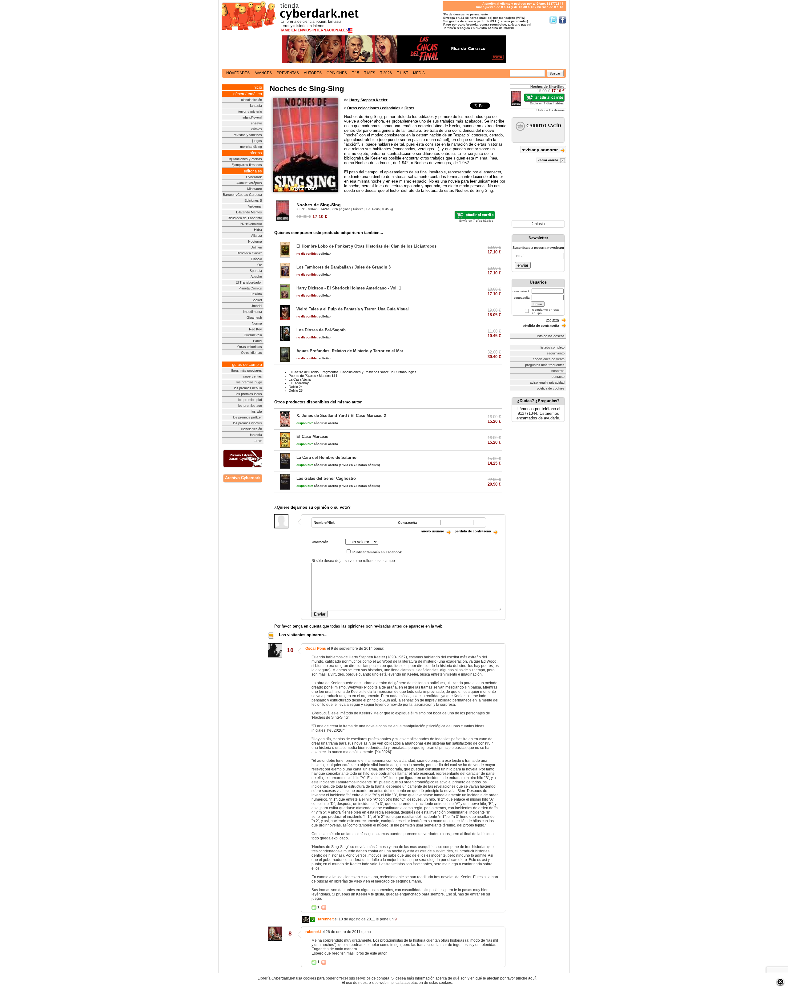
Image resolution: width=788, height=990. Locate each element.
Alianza (256, 235)
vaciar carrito (548, 160)
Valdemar (255, 206)
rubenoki (313, 932)
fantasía (256, 105)
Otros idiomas (251, 352)
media (419, 73)
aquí (532, 978)
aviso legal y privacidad (547, 382)
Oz (259, 265)
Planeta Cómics (250, 288)
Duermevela (253, 335)
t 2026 (386, 73)
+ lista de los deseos (550, 110)
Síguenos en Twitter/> (553, 20)
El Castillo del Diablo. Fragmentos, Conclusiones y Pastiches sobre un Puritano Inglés (352, 372)
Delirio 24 (296, 387)
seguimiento (556, 353)
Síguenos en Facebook (562, 20)
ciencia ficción (251, 100)
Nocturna (255, 241)
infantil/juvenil (252, 117)
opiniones (337, 73)
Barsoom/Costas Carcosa (242, 194)
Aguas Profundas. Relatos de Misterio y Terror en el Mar (349, 351)
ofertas (256, 153)
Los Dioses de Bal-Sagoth (321, 330)
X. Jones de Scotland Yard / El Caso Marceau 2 (341, 415)
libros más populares (246, 370)
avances (263, 73)
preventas (288, 73)
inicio (257, 87)
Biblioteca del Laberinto (245, 218)
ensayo (256, 123)
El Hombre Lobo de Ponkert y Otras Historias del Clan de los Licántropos (366, 246)
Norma (257, 323)
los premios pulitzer (247, 417)
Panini (257, 341)
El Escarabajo (299, 383)
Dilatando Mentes (249, 212)
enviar (522, 265)
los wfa (256, 411)
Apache (256, 276)
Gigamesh (254, 317)
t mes (369, 73)
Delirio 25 (296, 390)
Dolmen (256, 247)
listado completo (553, 347)
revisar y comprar (540, 149)
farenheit (326, 919)
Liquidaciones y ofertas (244, 159)
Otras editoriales (249, 347)
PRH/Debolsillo (251, 224)
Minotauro (254, 189)
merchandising (251, 146)
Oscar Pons (315, 648)
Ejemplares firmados (246, 165)
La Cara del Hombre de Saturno (326, 457)
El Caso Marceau (312, 436)
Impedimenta (252, 311)
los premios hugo (249, 382)
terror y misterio (250, 111)
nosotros (558, 371)
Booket (256, 300)
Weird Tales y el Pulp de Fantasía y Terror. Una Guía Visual (352, 309)
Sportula (256, 271)
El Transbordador (249, 282)
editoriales (253, 171)
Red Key (255, 329)
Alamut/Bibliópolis (249, 183)
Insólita (256, 294)
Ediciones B (253, 200)
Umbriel (256, 306)
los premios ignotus (247, 423)
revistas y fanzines (248, 135)
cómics (256, 129)
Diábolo (256, 259)
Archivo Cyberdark (242, 477)
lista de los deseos (551, 336)
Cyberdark (254, 177)
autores (313, 73)
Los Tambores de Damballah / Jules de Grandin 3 (343, 267)
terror (258, 440)
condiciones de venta (549, 359)
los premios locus (249, 394)
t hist (402, 73)
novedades (238, 73)
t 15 (355, 73)
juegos (257, 141)
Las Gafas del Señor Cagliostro (326, 478)
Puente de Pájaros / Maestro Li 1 (313, 376)
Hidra (258, 230)
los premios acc (250, 405)
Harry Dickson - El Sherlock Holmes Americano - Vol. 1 (348, 288)
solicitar (313, 253)
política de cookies (551, 388)
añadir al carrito (317, 423)
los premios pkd (250, 400)
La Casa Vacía (300, 379)
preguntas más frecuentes (545, 365)
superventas (252, 376)
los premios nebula (248, 388)
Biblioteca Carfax (249, 253)
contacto (558, 376)
